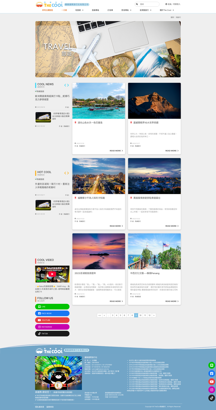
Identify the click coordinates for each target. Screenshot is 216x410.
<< (99, 315)
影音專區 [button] (125, 10)
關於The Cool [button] (166, 10)
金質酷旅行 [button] (144, 10)
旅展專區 (95, 10)
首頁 (172, 17)
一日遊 (64, 10)
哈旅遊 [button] (78, 10)
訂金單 (110, 10)
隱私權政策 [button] (40, 407)
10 (140, 315)
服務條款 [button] (50, 407)
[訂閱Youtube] (211, 381)
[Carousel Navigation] (67, 85)
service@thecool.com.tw (100, 369)
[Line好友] (211, 365)
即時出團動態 (47, 10)
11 (145, 315)
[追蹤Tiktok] (211, 398)
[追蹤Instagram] (211, 389)
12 (150, 315)
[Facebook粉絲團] (211, 373)
